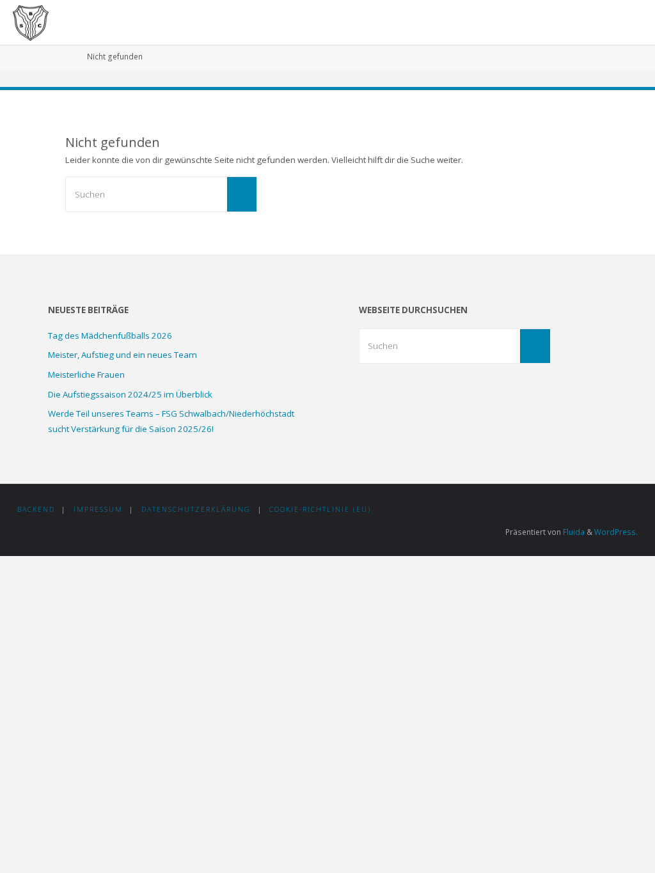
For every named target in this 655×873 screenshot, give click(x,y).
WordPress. (616, 532)
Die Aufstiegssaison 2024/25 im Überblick (130, 394)
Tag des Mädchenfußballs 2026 (110, 335)
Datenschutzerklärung (196, 509)
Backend (36, 509)
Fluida (573, 532)
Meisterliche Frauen (86, 374)
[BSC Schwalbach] (31, 22)
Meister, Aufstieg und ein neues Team (122, 354)
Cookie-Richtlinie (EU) (320, 509)
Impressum (98, 509)
